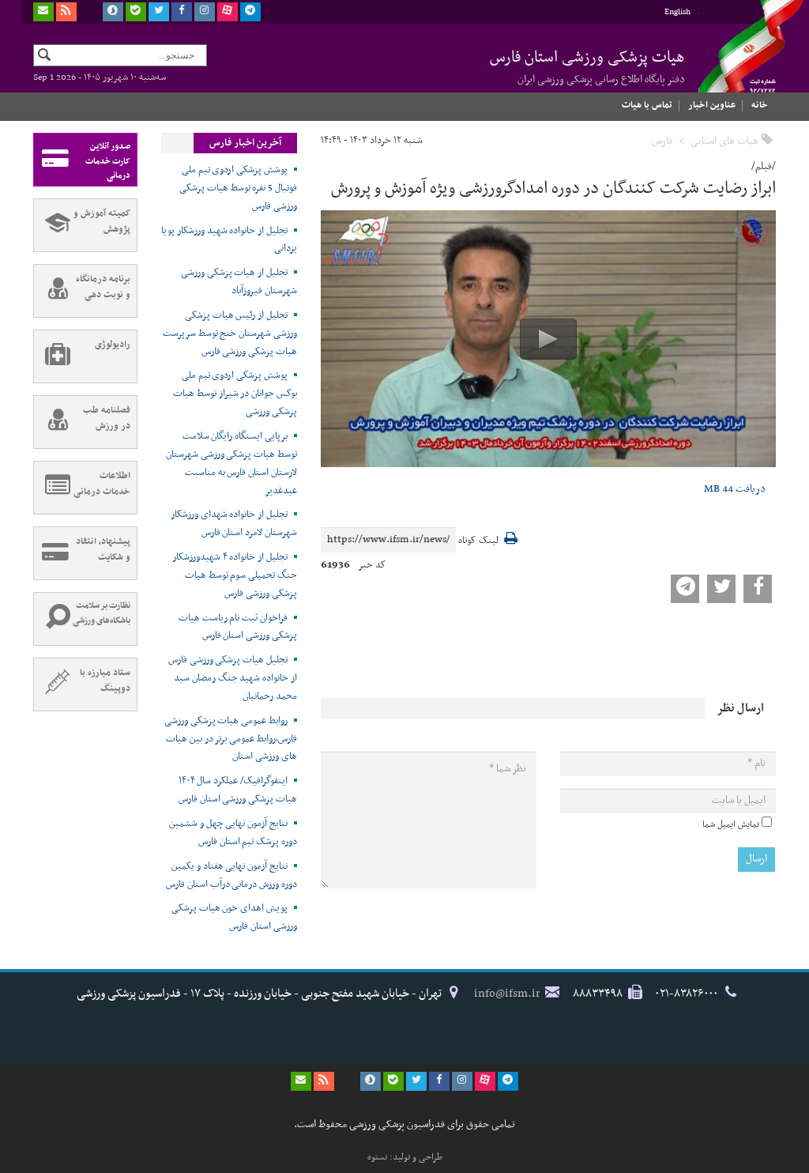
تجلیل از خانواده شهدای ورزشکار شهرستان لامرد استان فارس (234, 523)
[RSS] (66, 11)
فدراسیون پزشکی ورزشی (736, 60)
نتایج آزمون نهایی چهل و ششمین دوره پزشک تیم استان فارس (233, 833)
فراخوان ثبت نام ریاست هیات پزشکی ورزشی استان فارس (238, 627)
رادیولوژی (112, 345)
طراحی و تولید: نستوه (404, 1157)
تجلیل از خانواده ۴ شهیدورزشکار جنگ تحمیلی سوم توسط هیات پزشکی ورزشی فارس (234, 575)
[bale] (136, 11)
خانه (759, 105)
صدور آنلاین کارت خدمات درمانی (107, 161)
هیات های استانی (724, 141)
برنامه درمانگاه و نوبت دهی (103, 287)
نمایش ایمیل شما (730, 824)
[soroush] (113, 11)
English (677, 12)
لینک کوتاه (478, 541)
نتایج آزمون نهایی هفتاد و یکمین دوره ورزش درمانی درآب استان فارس (231, 875)
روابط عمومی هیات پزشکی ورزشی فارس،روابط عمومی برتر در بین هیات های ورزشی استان (230, 739)
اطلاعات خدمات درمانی (101, 484)
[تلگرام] (250, 11)
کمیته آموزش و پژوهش (101, 221)
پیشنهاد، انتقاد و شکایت (103, 549)
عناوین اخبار (712, 105)
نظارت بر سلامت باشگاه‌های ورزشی (101, 613)
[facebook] (181, 11)
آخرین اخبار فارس (245, 143)
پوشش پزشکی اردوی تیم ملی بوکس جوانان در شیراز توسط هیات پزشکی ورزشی (235, 394)
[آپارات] (227, 11)
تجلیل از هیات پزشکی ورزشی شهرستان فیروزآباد (239, 282)
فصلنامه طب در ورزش (106, 418)
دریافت (735, 489)
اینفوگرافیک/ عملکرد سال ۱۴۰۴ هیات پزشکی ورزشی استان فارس (238, 790)
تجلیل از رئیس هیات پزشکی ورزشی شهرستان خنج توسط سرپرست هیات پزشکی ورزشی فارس (230, 333)
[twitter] (159, 11)
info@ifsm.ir (507, 993)
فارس (662, 141)
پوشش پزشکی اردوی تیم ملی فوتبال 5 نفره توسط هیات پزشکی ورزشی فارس (238, 188)
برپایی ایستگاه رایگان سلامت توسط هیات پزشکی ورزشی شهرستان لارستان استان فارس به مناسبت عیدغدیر (231, 464)
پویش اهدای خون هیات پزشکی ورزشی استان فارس (234, 917)
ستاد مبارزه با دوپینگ (105, 680)
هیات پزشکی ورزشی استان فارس (587, 66)
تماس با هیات (647, 105)
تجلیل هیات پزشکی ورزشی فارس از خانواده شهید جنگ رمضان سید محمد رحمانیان (232, 678)
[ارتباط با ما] (43, 11)
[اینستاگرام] (204, 11)
